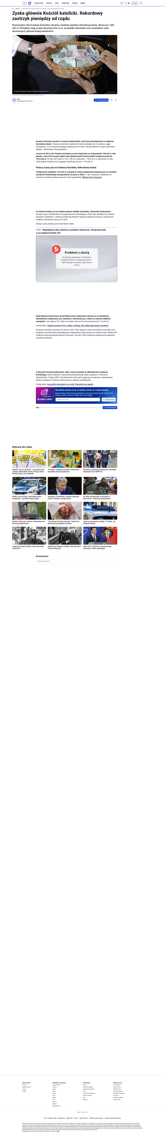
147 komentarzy (102, 100)
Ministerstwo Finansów (92, 177)
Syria (54, 1095)
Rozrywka (65, 3)
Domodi (24, 1085)
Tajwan (54, 1097)
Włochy (54, 1093)
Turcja (54, 1089)
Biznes (83, 3)
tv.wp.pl (24, 1089)
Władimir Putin (117, 1089)
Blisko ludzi (39, 3)
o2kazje (49, 3)
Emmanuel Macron (118, 1091)
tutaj (58, 1131)
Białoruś (55, 1104)
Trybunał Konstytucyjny (89, 1093)
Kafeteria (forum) (26, 1087)
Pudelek (24, 1091)
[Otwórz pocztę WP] (121, 3)
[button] (127, 3)
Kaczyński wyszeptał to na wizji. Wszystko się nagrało (70, 384)
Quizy (57, 3)
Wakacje (85, 1099)
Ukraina (55, 1087)
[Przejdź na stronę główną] (24, 4)
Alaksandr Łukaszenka (119, 1093)
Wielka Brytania (57, 1106)
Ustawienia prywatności (112, 1118)
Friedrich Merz (117, 1099)
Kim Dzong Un (117, 1085)
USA (54, 1099)
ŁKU (18, 99)
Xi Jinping (115, 1095)
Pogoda (75, 3)
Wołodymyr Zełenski (118, 1097)
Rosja (54, 1091)
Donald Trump (117, 1087)
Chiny (84, 1091)
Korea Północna (57, 1085)
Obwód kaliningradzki (88, 1089)
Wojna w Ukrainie (87, 1095)
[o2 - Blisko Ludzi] (31, 3)
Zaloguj (134, 3)
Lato (84, 1097)
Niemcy (54, 1101)
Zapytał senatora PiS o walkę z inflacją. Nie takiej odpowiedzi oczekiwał (77, 325)
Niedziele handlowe (88, 1087)
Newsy (84, 1085)
